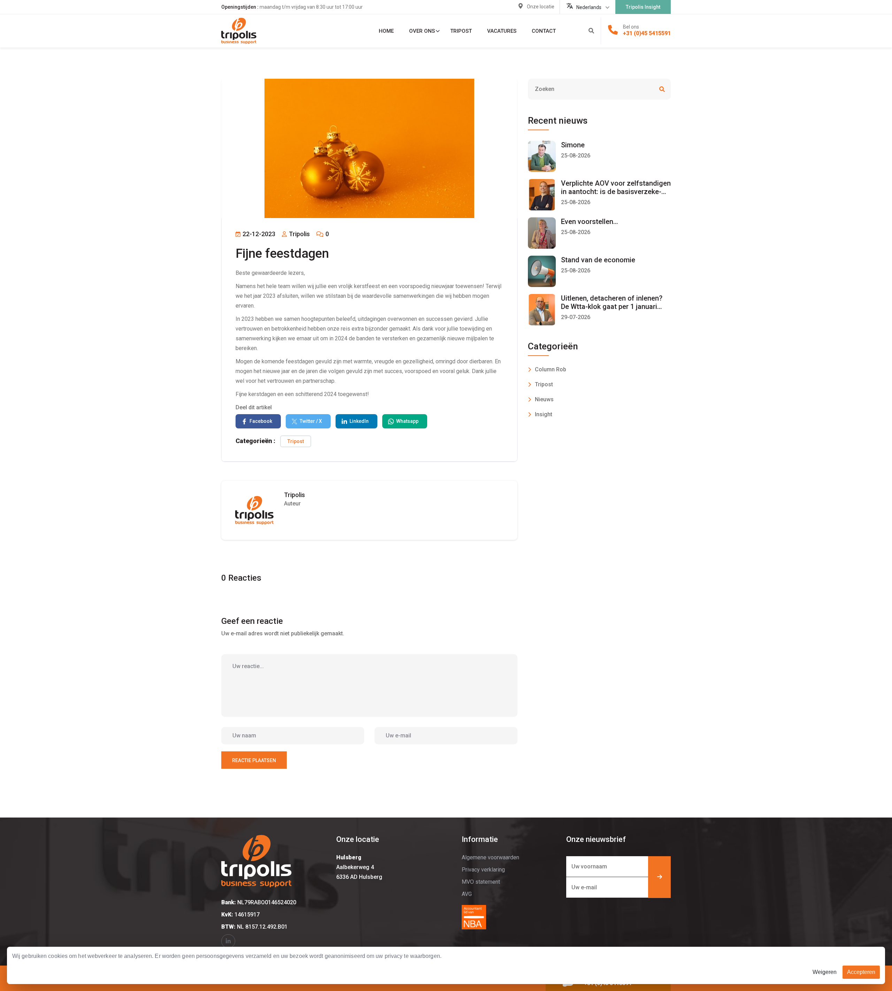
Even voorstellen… (589, 221)
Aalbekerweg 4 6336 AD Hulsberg (359, 867)
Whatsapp (407, 421)
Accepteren (861, 972)
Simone (573, 145)
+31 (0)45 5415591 (647, 33)
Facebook (260, 421)
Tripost (461, 31)
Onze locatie (540, 6)
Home (386, 31)
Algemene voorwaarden (490, 857)
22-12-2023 (258, 234)
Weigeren (825, 972)
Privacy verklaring (483, 869)
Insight (543, 414)
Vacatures (501, 31)
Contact (544, 31)
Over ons (422, 31)
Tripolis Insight (643, 7)
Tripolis (298, 234)
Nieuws (544, 399)
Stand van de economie (598, 260)
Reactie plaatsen (254, 760)
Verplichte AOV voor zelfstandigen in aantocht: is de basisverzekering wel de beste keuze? (616, 191)
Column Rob (550, 369)
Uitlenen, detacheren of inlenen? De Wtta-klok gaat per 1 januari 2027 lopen (611, 306)
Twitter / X (311, 421)
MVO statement (481, 881)
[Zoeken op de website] (591, 31)
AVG (467, 894)
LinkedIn (359, 421)
